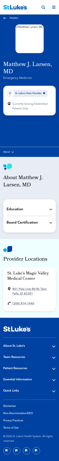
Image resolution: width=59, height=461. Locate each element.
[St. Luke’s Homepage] (17, 329)
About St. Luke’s (14, 345)
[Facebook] (6, 450)
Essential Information (17, 379)
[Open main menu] (52, 7)
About (6, 152)
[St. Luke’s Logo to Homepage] (15, 7)
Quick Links (11, 390)
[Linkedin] (16, 450)
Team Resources (14, 357)
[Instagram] (36, 450)
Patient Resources (15, 368)
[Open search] (43, 7)
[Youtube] (26, 450)
